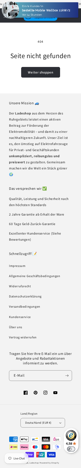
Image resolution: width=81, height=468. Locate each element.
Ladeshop (34, 462)
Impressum (17, 266)
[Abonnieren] (67, 375)
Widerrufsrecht (20, 286)
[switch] (71, 449)
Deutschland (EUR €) (38, 423)
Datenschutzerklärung (25, 296)
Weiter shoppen (40, 72)
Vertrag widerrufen (23, 337)
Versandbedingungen (24, 306)
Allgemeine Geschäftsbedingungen (34, 276)
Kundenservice (20, 317)
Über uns (15, 327)
